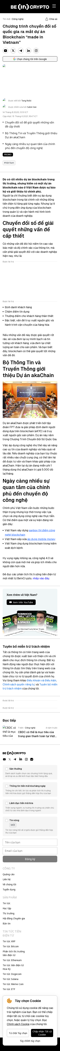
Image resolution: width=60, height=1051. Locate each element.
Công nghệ (18, 19)
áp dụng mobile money (41, 539)
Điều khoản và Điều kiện (41, 680)
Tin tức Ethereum (12, 960)
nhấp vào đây (41, 578)
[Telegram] (21, 51)
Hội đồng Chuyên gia (14, 918)
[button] (30, 772)
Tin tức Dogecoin (12, 974)
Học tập (7, 908)
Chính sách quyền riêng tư (18, 684)
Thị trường (8, 913)
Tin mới (6, 19)
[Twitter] (13, 51)
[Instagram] (36, 51)
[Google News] (31, 759)
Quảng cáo (8, 874)
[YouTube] (5, 51)
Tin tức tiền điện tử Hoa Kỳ (13, 967)
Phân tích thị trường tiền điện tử (14, 953)
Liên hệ (6, 879)
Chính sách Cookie (18, 1024)
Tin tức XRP (9, 941)
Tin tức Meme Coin (13, 984)
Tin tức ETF (9, 989)
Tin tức (6, 903)
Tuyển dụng (9, 889)
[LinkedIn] (28, 51)
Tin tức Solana (10, 979)
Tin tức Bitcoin (11, 946)
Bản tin (6, 923)
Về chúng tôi (9, 884)
